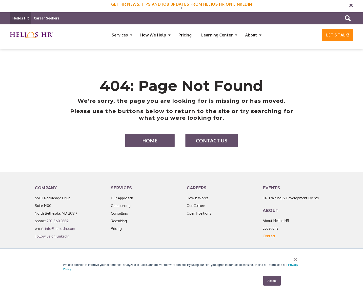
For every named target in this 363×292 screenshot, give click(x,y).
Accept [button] (272, 280)
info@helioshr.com (60, 228)
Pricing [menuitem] (185, 35)
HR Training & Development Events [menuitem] (291, 198)
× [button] (295, 258)
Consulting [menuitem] (119, 213)
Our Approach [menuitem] (122, 198)
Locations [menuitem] (270, 228)
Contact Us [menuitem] (211, 140)
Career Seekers (46, 18)
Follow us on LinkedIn (52, 236)
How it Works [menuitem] (197, 198)
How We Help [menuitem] (153, 35)
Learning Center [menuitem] (217, 35)
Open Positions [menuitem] (199, 213)
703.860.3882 (58, 221)
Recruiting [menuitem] (119, 221)
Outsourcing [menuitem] (121, 206)
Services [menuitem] (120, 35)
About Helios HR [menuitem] (276, 221)
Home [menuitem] (150, 140)
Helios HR (20, 18)
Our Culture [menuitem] (196, 206)
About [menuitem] (251, 35)
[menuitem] (269, 236)
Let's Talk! (337, 35)
